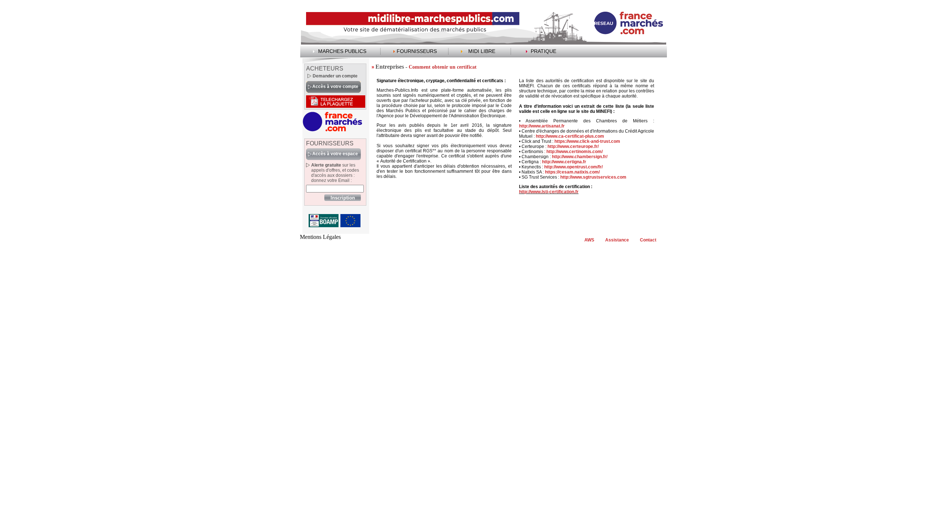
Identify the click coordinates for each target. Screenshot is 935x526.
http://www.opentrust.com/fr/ (573, 166)
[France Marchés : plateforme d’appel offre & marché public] (332, 130)
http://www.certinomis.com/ (574, 151)
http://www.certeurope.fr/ (573, 146)
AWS (589, 240)
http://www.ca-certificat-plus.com (570, 136)
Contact (648, 240)
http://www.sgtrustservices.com (593, 177)
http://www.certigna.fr (564, 161)
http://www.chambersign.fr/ (579, 156)
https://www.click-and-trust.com (587, 141)
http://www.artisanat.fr (542, 126)
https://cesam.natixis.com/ (572, 172)
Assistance (617, 240)
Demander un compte (335, 76)
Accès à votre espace (335, 153)
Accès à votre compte (335, 86)
